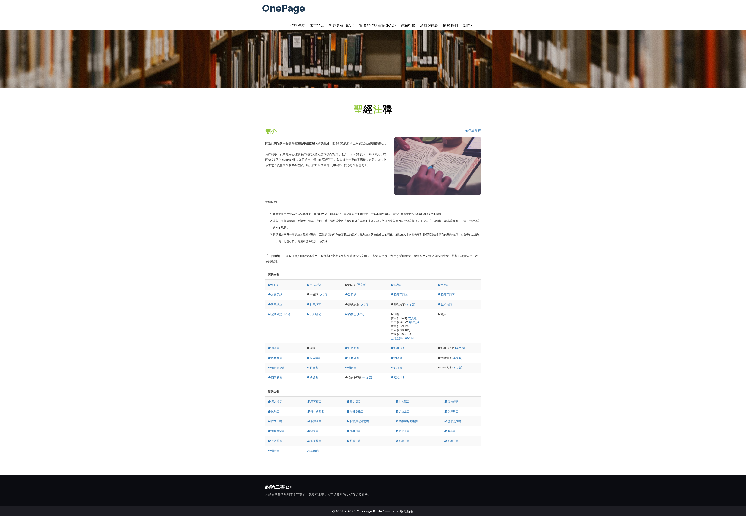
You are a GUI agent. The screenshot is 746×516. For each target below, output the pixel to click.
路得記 (352, 294)
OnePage (283, 8)
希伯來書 (404, 431)
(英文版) (362, 284)
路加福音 (355, 401)
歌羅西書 (315, 421)
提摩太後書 (278, 431)
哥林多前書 (317, 411)
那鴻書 (397, 367)
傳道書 (275, 348)
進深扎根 (408, 25)
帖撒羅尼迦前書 (359, 421)
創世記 (275, 284)
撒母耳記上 (400, 294)
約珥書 (397, 358)
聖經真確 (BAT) (342, 25)
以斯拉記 (446, 304)
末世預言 (317, 25)
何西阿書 (353, 358)
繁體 (467, 25)
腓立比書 (276, 421)
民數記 (397, 284)
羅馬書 (275, 411)
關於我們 (450, 25)
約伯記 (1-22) (356, 314)
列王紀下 (315, 304)
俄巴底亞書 (278, 367)
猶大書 (275, 450)
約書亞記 (276, 294)
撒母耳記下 (447, 294)
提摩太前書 (454, 421)
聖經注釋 (297, 25)
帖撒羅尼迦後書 (408, 421)
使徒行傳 (452, 401)
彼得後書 (315, 440)
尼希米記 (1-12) (280, 314)
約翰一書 (355, 440)
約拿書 (313, 367)
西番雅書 (276, 377)
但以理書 (315, 358)
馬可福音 (315, 401)
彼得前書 (276, 440)
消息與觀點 (429, 25)
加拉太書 (404, 411)
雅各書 (451, 431)
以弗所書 (452, 411)
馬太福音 (276, 401)
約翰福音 (404, 401)
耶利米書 (399, 348)
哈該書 (313, 377)
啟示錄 (314, 450)
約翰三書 (452, 440)
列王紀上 (276, 304)
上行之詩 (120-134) (402, 338)
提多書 (314, 431)
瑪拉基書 (399, 377)
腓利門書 (355, 431)
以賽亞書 (353, 348)
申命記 (444, 284)
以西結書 (276, 358)
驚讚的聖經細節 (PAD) (377, 25)
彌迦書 (352, 367)
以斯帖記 (315, 314)
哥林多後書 (356, 411)
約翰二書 (404, 440)
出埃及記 (315, 284)
